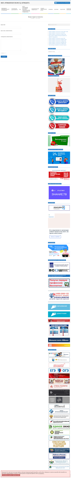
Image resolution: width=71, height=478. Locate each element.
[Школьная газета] (59, 338)
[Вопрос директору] (59, 98)
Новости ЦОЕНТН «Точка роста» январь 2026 (57, 40)
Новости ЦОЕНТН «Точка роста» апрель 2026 (57, 34)
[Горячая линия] (59, 122)
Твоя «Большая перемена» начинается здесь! (57, 44)
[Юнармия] (59, 319)
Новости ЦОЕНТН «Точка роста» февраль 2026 (57, 39)
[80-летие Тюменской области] (59, 78)
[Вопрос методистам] (59, 106)
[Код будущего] (59, 245)
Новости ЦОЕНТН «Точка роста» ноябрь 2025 (57, 43)
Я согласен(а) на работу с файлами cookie (11, 475)
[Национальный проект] (59, 304)
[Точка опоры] (59, 344)
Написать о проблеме (55, 236)
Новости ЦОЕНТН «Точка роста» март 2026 (57, 38)
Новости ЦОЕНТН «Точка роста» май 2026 (57, 32)
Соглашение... (41, 473)
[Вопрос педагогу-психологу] (59, 114)
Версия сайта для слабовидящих (63, 2)
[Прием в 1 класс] (59, 135)
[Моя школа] (59, 152)
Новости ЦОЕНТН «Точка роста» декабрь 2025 (57, 42)
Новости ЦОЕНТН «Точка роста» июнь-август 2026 (58, 31)
